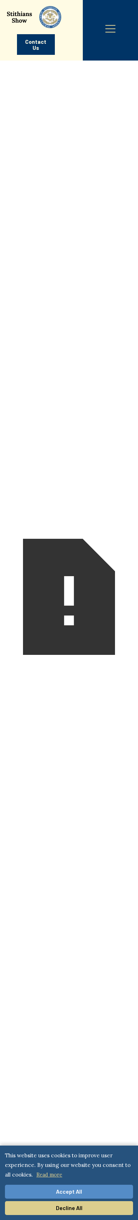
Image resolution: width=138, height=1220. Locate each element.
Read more (49, 1174)
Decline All (69, 1207)
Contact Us (35, 44)
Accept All (69, 1191)
